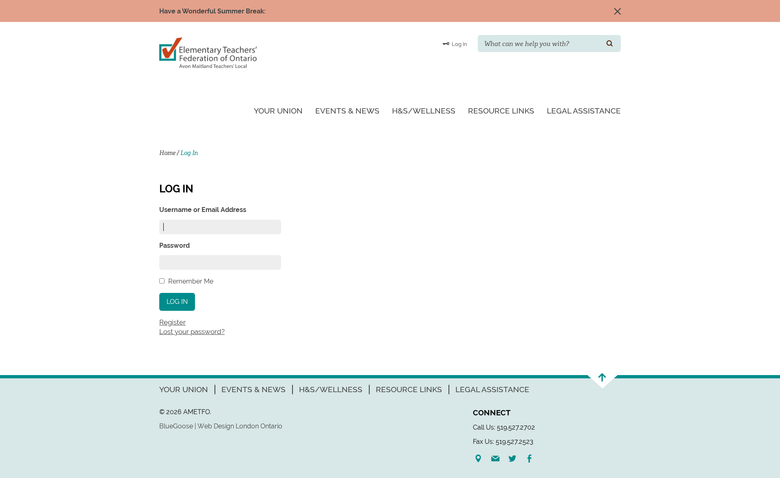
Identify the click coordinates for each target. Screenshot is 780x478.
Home (167, 153)
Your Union (278, 110)
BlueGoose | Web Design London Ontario (220, 426)
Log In (459, 44)
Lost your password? (192, 331)
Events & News (347, 110)
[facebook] (532, 458)
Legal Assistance (584, 110)
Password (174, 245)
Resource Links (501, 110)
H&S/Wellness (423, 110)
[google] (481, 458)
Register (172, 322)
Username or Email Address (202, 210)
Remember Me (190, 281)
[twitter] (515, 458)
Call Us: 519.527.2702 (504, 427)
